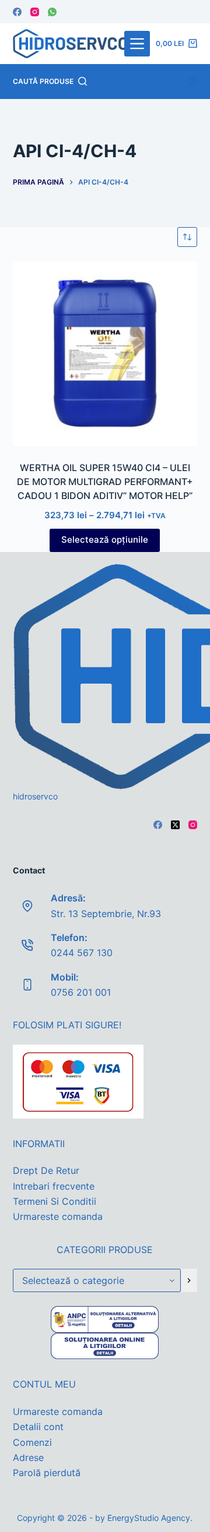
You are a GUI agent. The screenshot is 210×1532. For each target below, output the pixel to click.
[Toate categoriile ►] (137, 43)
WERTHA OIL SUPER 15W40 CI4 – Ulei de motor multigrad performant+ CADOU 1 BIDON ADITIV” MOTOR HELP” (105, 481)
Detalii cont (38, 1426)
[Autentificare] (192, 81)
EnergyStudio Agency (148, 1518)
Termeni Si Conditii (54, 1201)
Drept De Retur (46, 1170)
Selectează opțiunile (104, 539)
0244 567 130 (82, 952)
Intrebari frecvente (53, 1186)
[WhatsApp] (52, 12)
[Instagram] (34, 12)
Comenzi (32, 1442)
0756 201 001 (81, 992)
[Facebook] (17, 12)
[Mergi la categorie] (189, 1280)
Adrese (28, 1457)
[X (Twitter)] (175, 824)
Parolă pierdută (46, 1472)
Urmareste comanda (58, 1216)
